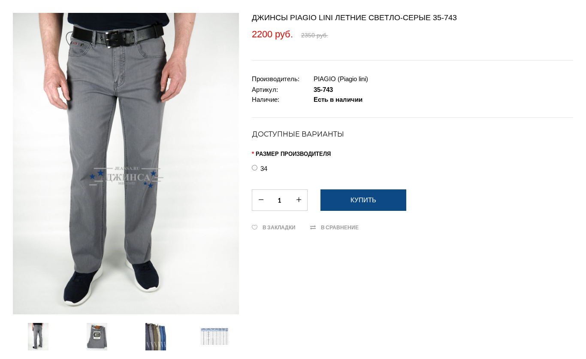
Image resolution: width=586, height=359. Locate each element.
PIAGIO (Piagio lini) (341, 78)
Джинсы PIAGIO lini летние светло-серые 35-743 (354, 17)
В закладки (279, 227)
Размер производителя (293, 154)
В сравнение (340, 227)
